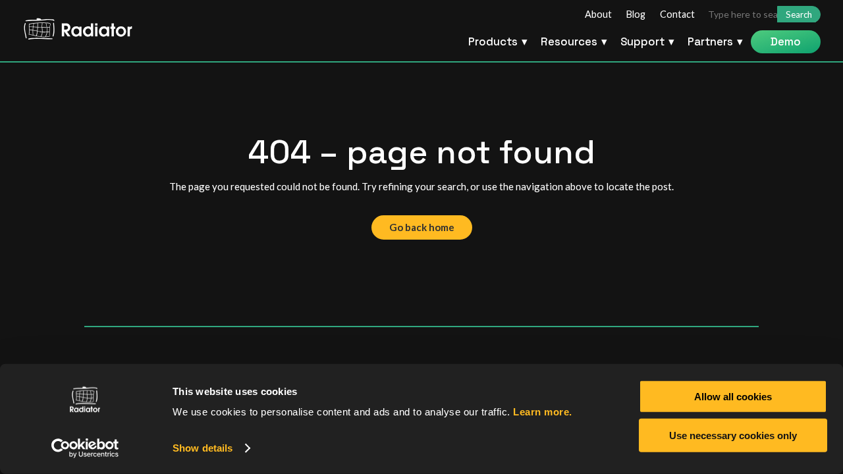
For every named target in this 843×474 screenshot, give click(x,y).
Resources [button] (569, 41)
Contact (677, 14)
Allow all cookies (733, 396)
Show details (202, 448)
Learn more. (542, 411)
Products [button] (493, 41)
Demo (786, 41)
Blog (635, 14)
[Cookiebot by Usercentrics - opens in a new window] (85, 448)
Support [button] (642, 41)
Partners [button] (710, 41)
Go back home (421, 227)
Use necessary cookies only (733, 434)
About (598, 14)
